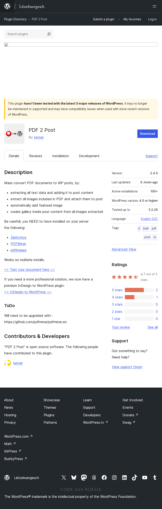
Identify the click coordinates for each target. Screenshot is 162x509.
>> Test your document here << (29, 269)
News (8, 407)
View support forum (127, 367)
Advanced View (124, 249)
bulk (145, 228)
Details (14, 156)
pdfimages (19, 250)
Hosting (10, 415)
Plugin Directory (15, 19)
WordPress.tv (95, 422)
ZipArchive (18, 237)
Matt (10, 444)
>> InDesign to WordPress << (27, 292)
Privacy (10, 422)
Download (147, 133)
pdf (154, 228)
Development (89, 156)
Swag (129, 422)
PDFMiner (18, 244)
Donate (130, 415)
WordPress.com (18, 436)
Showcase (52, 400)
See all (153, 327)
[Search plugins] (49, 34)
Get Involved (133, 400)
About (9, 400)
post (147, 237)
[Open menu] (155, 6)
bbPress (12, 451)
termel (38, 137)
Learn (87, 400)
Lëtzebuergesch (26, 478)
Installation (60, 156)
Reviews (35, 156)
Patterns (50, 422)
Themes (50, 407)
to (155, 237)
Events (128, 407)
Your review (121, 327)
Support (152, 156)
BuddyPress (15, 459)
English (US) (149, 218)
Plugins (49, 415)
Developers (92, 415)
